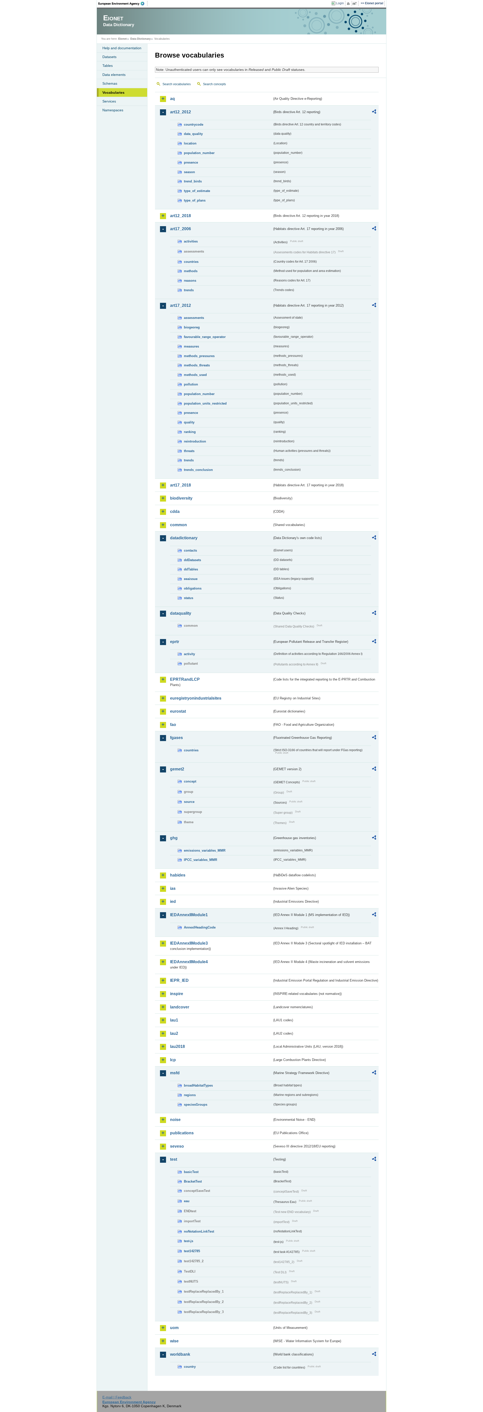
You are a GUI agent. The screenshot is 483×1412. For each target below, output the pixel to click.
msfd (175, 1073)
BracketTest (193, 1181)
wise (174, 1341)
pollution (191, 384)
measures (191, 346)
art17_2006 (180, 229)
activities (191, 241)
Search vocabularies (177, 84)
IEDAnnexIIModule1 (189, 915)
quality (189, 422)
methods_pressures (199, 356)
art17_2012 (180, 305)
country (190, 1367)
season (189, 172)
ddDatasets (192, 560)
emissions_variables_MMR (204, 850)
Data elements (114, 75)
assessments (194, 318)
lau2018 (177, 1046)
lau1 (174, 1020)
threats (189, 451)
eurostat (178, 711)
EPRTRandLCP (185, 679)
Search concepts (214, 84)
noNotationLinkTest (199, 1231)
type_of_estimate (197, 191)
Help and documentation (121, 48)
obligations (193, 588)
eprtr (174, 642)
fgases (176, 738)
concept (190, 781)
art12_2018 (180, 216)
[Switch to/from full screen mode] (355, 3)
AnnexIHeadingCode (200, 927)
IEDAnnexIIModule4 (189, 962)
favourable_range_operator (205, 337)
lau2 (174, 1033)
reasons (190, 280)
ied (173, 901)
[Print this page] (349, 3)
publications (182, 1133)
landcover (179, 1007)
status (188, 598)
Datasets (109, 57)
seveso (177, 1146)
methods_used (195, 375)
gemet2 (177, 769)
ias (173, 888)
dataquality (180, 613)
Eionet (122, 38)
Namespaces (112, 110)
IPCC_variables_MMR (200, 860)
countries (191, 262)
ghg (174, 838)
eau (186, 1201)
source (189, 802)
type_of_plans (195, 200)
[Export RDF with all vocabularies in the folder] (374, 112)
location (190, 143)
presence (191, 162)
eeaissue (190, 579)
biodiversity (181, 498)
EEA (123, 3)
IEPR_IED (179, 980)
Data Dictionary (140, 38)
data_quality (193, 134)
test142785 (192, 1251)
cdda (175, 511)
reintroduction (195, 441)
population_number (199, 153)
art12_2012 (180, 112)
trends (189, 290)
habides (177, 875)
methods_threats (197, 365)
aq (172, 98)
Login (340, 3)
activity (189, 654)
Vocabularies (113, 92)
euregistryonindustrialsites (195, 698)
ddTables (191, 569)
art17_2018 (180, 485)
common (178, 525)
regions (190, 1095)
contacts (190, 550)
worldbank (180, 1354)
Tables (107, 66)
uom (174, 1328)
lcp (173, 1060)
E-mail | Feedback (116, 1397)
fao (173, 724)
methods (190, 271)
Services (109, 101)
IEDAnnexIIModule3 (189, 943)
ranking (190, 432)
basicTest (191, 1172)
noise (175, 1119)
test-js (188, 1241)
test (173, 1159)
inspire (176, 994)
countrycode (193, 124)
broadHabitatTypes (198, 1085)
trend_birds (193, 181)
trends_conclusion (198, 470)
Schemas (109, 83)
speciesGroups (195, 1104)
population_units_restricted (205, 403)
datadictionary (183, 538)
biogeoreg (192, 327)
